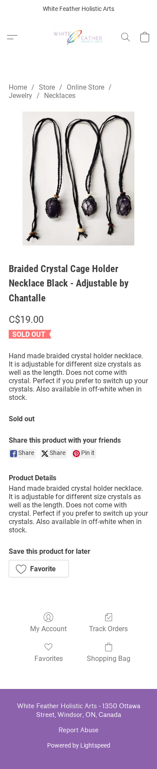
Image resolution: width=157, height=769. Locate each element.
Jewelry (20, 95)
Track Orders (108, 629)
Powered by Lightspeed (78, 745)
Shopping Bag (108, 658)
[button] (79, 37)
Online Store (85, 87)
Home (18, 87)
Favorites (48, 658)
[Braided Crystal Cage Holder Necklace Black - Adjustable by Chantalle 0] (78, 178)
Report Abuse (78, 730)
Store (47, 87)
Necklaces (59, 95)
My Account (48, 629)
